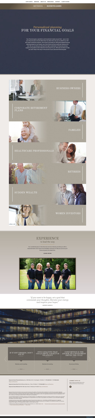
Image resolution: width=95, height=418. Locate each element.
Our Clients (29, 1)
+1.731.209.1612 (48, 380)
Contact (57, 1)
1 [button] (45, 339)
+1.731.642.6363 (41, 384)
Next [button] (89, 359)
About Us (43, 1)
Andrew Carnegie (47, 305)
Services (36, 1)
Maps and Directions (13, 381)
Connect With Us (74, 380)
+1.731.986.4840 (55, 380)
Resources (50, 1)
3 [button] (49, 339)
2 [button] (47, 339)
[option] (47, 326)
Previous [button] (6, 359)
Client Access (65, 1)
